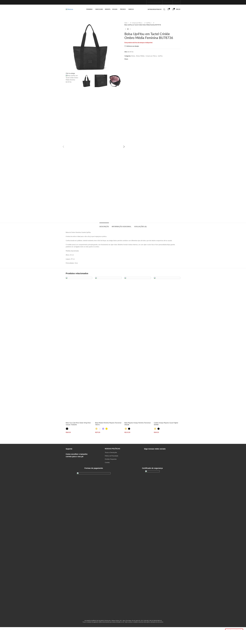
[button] (63, 146)
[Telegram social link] (145, 59)
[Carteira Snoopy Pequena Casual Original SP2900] (167, 349)
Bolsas (133, 56)
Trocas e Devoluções (111, 452)
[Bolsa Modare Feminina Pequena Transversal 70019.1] (108, 349)
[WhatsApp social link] (144, 2)
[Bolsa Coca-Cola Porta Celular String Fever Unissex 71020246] (79, 349)
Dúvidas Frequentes (111, 459)
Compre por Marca (137, 23)
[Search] (164, 9)
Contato (107, 462)
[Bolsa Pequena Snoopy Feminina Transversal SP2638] (137, 349)
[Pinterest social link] (136, 59)
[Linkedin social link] (139, 59)
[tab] (104, 226)
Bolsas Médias (140, 56)
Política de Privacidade (111, 456)
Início (126, 23)
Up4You (148, 23)
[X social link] (133, 59)
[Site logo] (69, 9)
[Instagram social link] (141, 2)
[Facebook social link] (138, 2)
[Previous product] (125, 29)
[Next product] (130, 29)
